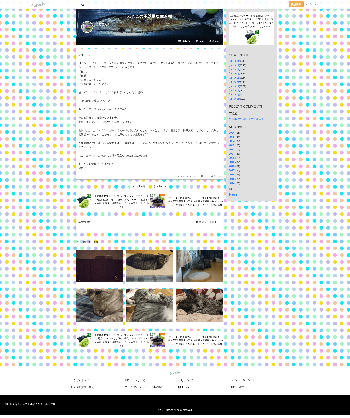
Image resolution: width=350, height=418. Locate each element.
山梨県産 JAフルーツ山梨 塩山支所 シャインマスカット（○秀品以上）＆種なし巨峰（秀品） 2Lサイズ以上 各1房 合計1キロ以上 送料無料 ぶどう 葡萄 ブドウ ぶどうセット (121, 201)
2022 (232, 149)
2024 (232, 141)
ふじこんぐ (103, 24)
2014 (232, 183)
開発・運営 (237, 387)
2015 (232, 179)
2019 (232, 162)
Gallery (185, 41)
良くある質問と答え (82, 387)
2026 (232, 132)
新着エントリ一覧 (135, 380)
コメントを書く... (208, 222)
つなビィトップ (80, 380)
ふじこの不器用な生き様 (149, 16)
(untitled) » (160, 186)
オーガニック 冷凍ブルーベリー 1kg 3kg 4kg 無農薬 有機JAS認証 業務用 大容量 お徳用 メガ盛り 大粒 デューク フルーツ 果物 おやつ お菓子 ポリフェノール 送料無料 (195, 201)
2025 (232, 136)
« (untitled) (139, 186)
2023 (232, 145)
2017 (232, 170)
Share (215, 41)
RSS (234, 194)
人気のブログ (185, 380)
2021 (232, 153)
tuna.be (174, 373)
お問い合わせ (185, 387)
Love (201, 41)
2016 (232, 174)
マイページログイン (242, 380)
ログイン (311, 4)
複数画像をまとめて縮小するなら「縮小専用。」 (33, 404)
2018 (232, 166)
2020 (232, 157)
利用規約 (157, 387)
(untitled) (234, 60)
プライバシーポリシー (137, 387)
